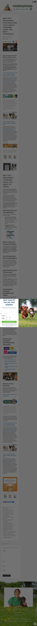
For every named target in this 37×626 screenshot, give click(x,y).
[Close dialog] (35, 300)
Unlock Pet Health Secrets (9, 321)
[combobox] (2, 314)
